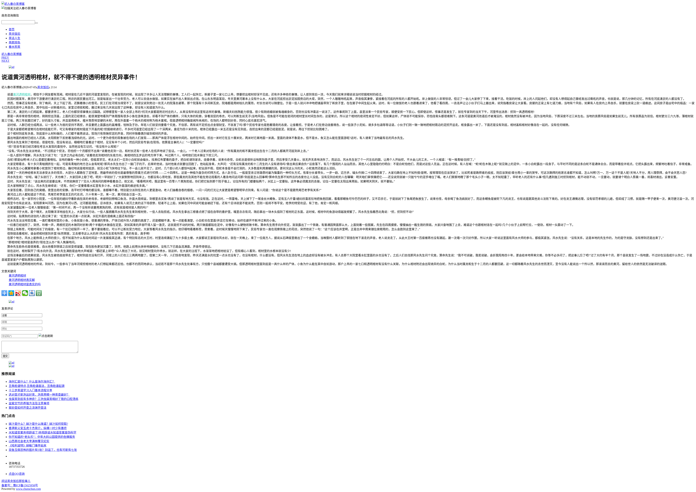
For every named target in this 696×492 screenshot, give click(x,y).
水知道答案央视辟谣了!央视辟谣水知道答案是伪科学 (42, 432)
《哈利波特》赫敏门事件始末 (27, 445)
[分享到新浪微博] (18, 293)
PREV (5, 57)
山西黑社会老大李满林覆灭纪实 (29, 441)
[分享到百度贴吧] (32, 293)
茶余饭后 (14, 33)
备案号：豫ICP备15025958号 (19, 485)
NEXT (5, 60)
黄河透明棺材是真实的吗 (25, 284)
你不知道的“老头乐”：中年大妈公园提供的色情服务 (42, 436)
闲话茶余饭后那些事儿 (15, 481)
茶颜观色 (14, 42)
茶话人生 (14, 38)
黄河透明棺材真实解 (22, 280)
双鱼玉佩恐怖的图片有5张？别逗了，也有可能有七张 (43, 449)
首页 (11, 29)
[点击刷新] (46, 335)
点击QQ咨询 (17, 473)
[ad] (11, 66)
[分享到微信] (25, 293)
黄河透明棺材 (21, 94)
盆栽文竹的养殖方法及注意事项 (29, 403)
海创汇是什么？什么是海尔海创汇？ (32, 381)
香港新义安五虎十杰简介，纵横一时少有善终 (38, 428)
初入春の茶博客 (11, 54)
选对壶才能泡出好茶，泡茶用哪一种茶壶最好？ (39, 394)
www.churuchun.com (28, 488)
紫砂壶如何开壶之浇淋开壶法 (27, 407)
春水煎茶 (14, 46)
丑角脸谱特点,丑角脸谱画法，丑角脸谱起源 (37, 385)
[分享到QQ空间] (11, 293)
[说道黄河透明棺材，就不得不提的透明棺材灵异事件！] (13, 3)
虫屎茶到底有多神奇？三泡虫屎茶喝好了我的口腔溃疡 (43, 399)
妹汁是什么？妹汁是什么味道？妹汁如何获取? (38, 423)
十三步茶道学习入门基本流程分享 (30, 390)
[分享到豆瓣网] (39, 293)
